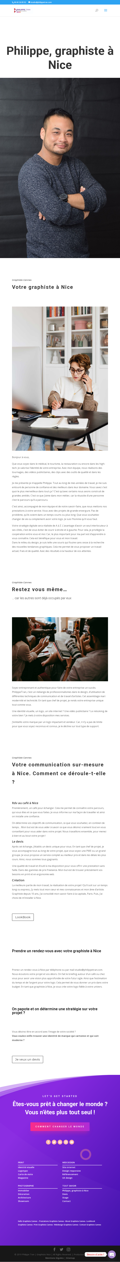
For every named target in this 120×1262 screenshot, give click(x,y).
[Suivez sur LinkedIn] (60, 1142)
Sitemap (70, 1258)
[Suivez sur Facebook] (48, 1142)
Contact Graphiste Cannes (90, 1224)
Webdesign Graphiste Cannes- (66, 1224)
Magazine (23, 1177)
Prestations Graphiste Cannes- (52, 1221)
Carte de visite (25, 1174)
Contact (66, 1201)
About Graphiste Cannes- (75, 1221)
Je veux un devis (27, 1059)
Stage (65, 1197)
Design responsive (71, 1170)
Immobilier (23, 1190)
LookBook (23, 917)
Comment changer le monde (60, 1126)
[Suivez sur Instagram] (66, 1142)
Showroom (23, 1201)
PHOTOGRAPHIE (26, 1185)
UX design (67, 1177)
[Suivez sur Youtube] (71, 1142)
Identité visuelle (26, 1167)
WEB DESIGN (68, 1162)
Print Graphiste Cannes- (44, 1224)
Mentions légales (54, 1258)
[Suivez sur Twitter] (54, 1142)
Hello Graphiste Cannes (27, 1221)
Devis (65, 1194)
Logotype (23, 1170)
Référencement (70, 1174)
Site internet (68, 1167)
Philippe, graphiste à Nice (75, 1190)
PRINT (21, 1162)
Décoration (23, 1194)
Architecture (24, 1197)
